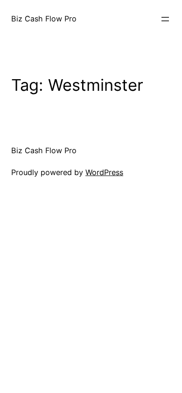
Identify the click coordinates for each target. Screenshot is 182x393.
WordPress (104, 172)
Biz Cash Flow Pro (44, 18)
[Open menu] (165, 19)
